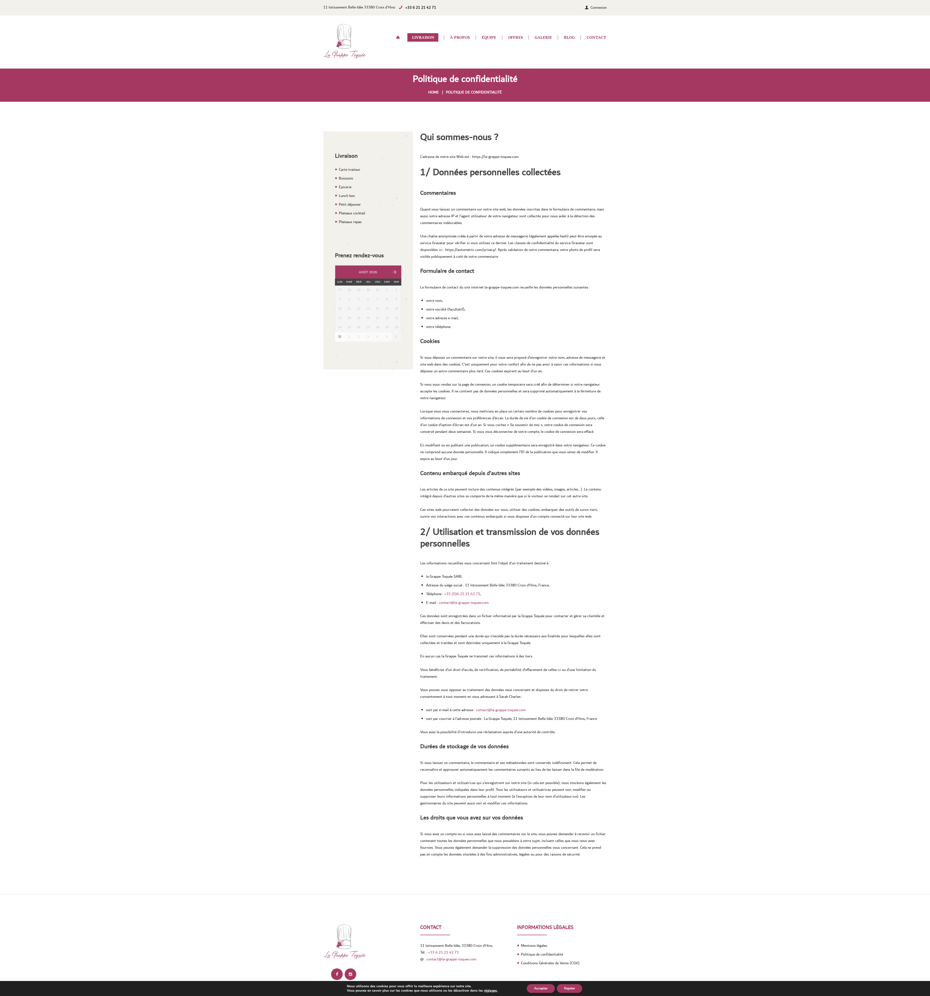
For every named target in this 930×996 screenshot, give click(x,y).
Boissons (346, 178)
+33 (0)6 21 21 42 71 (462, 594)
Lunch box (347, 196)
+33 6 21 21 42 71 (420, 7)
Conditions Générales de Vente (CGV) (550, 963)
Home (433, 92)
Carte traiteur (349, 169)
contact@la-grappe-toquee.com (463, 602)
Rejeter (569, 988)
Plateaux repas (350, 222)
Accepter (541, 988)
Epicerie (345, 187)
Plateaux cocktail (352, 213)
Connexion (598, 7)
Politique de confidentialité (542, 954)
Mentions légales (534, 945)
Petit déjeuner (350, 204)
